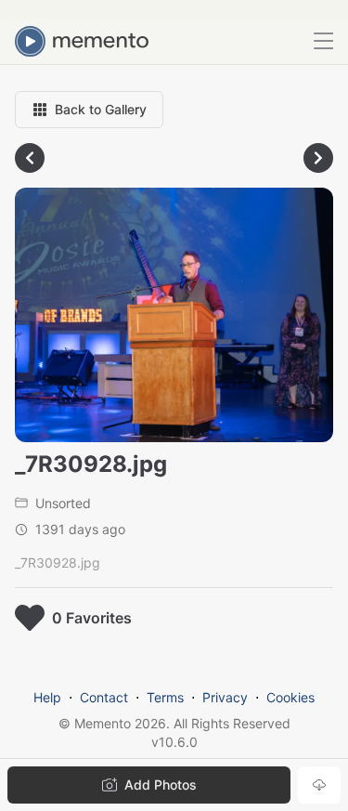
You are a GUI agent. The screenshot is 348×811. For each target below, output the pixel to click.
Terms (165, 697)
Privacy (225, 697)
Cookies (290, 697)
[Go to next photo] (318, 158)
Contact (104, 697)
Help (47, 697)
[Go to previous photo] (30, 158)
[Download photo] (319, 785)
